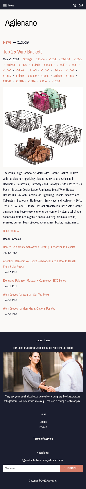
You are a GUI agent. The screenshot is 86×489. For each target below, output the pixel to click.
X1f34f (43, 81)
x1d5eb (45, 75)
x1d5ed (70, 75)
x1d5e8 (20, 75)
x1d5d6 (65, 59)
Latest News (43, 340)
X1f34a (7, 81)
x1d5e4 (45, 70)
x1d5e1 (7, 70)
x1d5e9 (32, 75)
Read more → (11, 231)
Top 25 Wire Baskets (23, 52)
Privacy (43, 427)
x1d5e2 (20, 70)
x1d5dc (48, 65)
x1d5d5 (53, 59)
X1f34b (19, 81)
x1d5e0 (73, 65)
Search (43, 421)
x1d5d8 (10, 65)
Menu (11, 5)
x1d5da (36, 65)
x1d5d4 (40, 59)
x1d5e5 (57, 70)
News (7, 42)
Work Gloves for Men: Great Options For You (29, 308)
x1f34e (32, 81)
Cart (80, 5)
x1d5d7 (78, 59)
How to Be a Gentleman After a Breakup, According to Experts (39, 247)
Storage (27, 59)
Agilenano (51, 480)
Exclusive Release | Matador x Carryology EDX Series (34, 280)
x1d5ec (57, 75)
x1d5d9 (23, 65)
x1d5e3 (32, 70)
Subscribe (72, 468)
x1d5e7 (7, 75)
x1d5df (61, 65)
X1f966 (56, 81)
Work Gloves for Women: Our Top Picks (26, 294)
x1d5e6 (70, 70)
